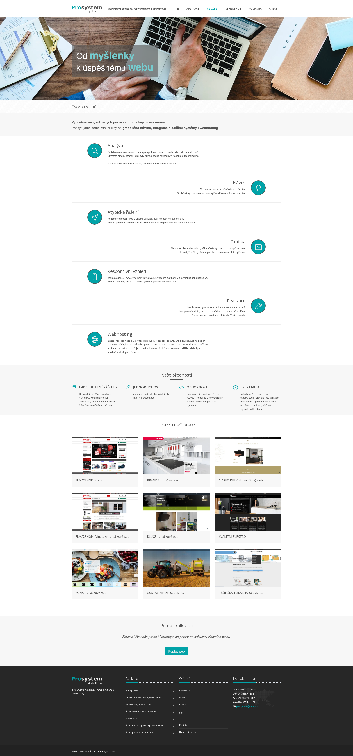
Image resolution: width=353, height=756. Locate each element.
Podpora (255, 8)
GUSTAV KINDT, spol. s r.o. (165, 593)
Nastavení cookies (188, 732)
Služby (212, 8)
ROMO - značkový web (90, 593)
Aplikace (193, 8)
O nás (273, 8)
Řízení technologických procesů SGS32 (145, 725)
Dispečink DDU (133, 718)
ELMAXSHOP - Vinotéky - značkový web (102, 537)
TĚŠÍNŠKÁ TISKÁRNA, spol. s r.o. (241, 593)
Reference (233, 8)
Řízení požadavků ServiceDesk (141, 732)
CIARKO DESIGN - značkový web (241, 480)
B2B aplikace (132, 690)
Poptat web (176, 651)
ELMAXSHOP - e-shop (90, 480)
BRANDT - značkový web (164, 480)
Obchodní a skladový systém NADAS (143, 697)
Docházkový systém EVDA (138, 704)
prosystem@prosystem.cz (250, 706)
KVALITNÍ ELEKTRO (232, 537)
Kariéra (182, 704)
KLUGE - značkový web (162, 537)
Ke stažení (184, 725)
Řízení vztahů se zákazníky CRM (141, 711)
